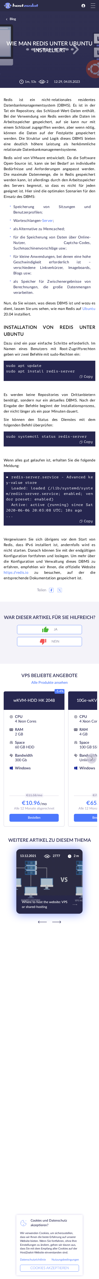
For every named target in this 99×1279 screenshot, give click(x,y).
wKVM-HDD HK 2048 (34, 701)
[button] (92, 758)
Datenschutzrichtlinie (33, 1259)
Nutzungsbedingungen (65, 1259)
